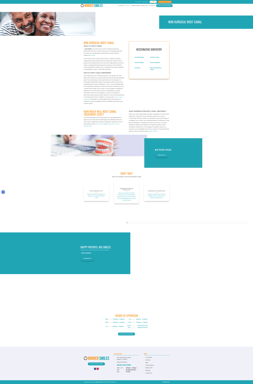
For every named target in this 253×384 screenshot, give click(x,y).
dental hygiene (153, 131)
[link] (126, 185)
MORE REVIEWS (87, 258)
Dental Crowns (154, 57)
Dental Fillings (139, 62)
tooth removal (100, 124)
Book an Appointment (164, 5)
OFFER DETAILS (162, 155)
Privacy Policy (166, 382)
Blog (147, 362)
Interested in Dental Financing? (126, 189)
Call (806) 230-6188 (165, 1)
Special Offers (145, 1)
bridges (93, 55)
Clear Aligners (150, 365)
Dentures (137, 68)
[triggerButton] (3, 192)
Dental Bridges (139, 57)
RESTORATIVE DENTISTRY (149, 49)
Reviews (148, 370)
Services (127, 5)
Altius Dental (99, 382)
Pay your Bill (138, 1)
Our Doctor (121, 5)
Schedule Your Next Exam (156, 191)
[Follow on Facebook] (95, 369)
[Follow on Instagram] (98, 369)
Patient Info (144, 5)
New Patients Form (96, 191)
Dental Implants (135, 5)
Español (153, 1)
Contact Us (152, 5)
